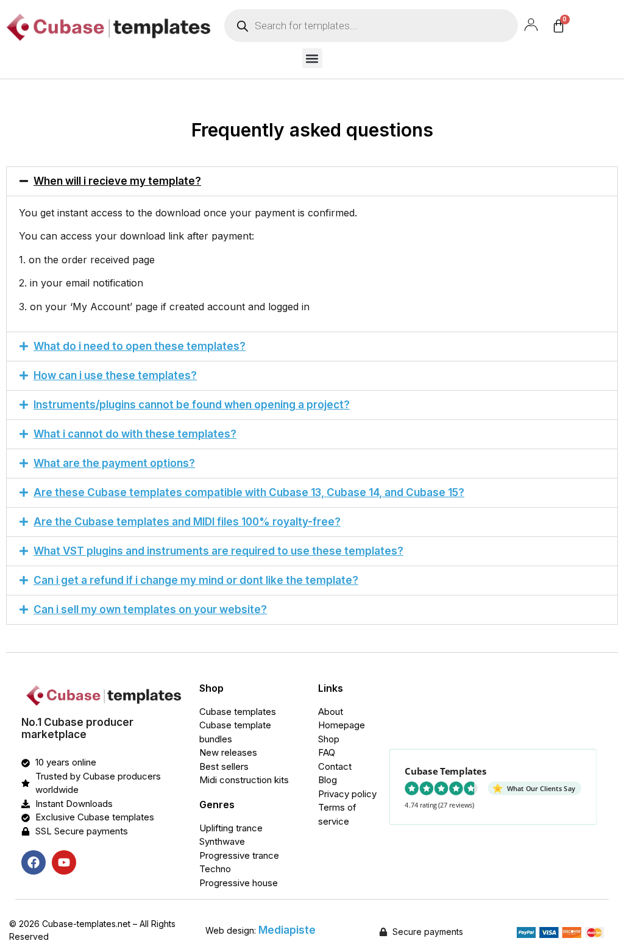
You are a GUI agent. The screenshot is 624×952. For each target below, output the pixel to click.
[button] (312, 58)
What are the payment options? (114, 463)
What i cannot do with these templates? (135, 434)
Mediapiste (287, 930)
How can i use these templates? (115, 375)
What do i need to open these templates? (140, 346)
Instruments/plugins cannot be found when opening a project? (192, 405)
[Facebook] (33, 862)
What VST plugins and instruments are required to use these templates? (218, 551)
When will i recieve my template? (117, 181)
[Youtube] (64, 862)
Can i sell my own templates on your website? (150, 609)
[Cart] (558, 26)
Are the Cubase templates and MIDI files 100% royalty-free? (187, 522)
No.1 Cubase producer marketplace (77, 728)
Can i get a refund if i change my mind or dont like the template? (196, 580)
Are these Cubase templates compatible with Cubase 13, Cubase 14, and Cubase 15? (249, 492)
